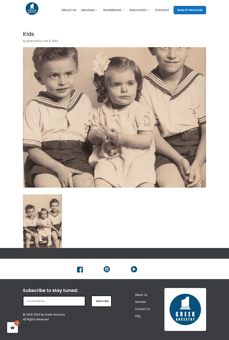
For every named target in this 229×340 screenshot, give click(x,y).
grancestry (34, 41)
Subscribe (102, 301)
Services (88, 10)
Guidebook (112, 10)
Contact (162, 10)
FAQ (137, 316)
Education (138, 10)
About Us (69, 10)
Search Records (190, 10)
